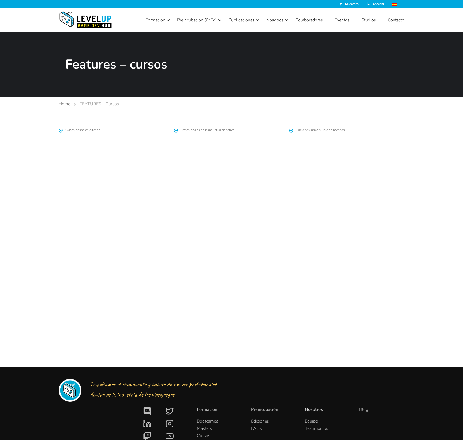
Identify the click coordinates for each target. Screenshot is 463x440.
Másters (204, 428)
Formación (155, 20)
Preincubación (264, 409)
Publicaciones (242, 20)
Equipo (311, 421)
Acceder (378, 4)
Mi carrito (352, 4)
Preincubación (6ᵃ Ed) (197, 20)
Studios (368, 20)
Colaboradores (309, 20)
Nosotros (275, 20)
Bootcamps (207, 421)
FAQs (256, 428)
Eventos (342, 20)
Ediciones (260, 421)
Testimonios (316, 428)
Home (64, 104)
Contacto (396, 20)
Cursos (203, 436)
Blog (363, 409)
